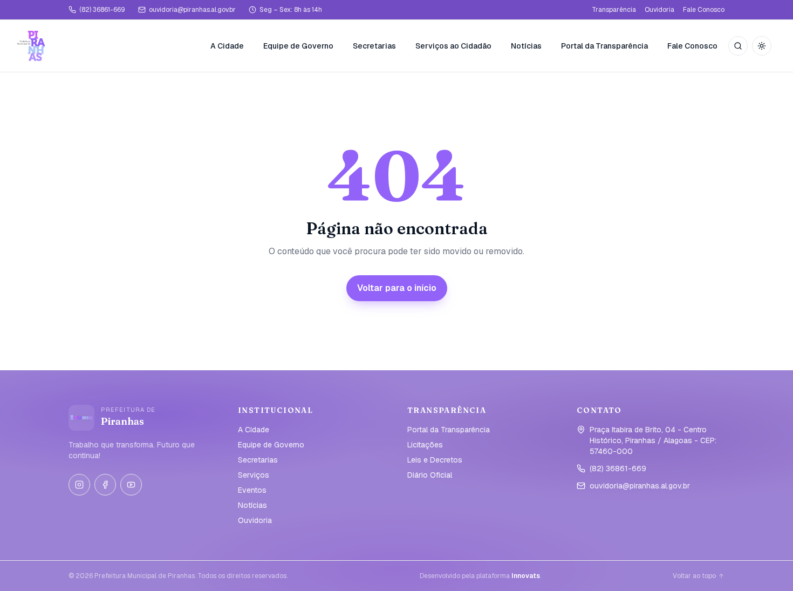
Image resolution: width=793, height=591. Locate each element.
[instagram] (79, 484)
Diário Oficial (429, 475)
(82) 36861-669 (102, 9)
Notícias (526, 46)
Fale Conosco (703, 9)
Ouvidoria (659, 9)
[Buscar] (738, 46)
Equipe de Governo (298, 46)
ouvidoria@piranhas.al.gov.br (192, 9)
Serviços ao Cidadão (453, 46)
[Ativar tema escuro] (761, 46)
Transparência (614, 9)
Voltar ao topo (694, 576)
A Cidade (227, 46)
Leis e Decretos (434, 460)
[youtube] (131, 484)
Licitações (425, 445)
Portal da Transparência (604, 46)
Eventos (252, 490)
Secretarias (374, 46)
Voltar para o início (396, 288)
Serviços (253, 475)
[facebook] (105, 484)
